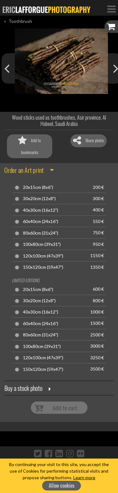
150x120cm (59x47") (43, 267)
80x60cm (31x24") (40, 233)
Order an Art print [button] (24, 170)
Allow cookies (62, 485)
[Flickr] (80, 453)
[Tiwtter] (38, 453)
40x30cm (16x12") (40, 210)
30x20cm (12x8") (39, 198)
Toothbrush (20, 21)
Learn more (84, 477)
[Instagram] (70, 453)
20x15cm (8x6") (38, 187)
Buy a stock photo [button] (23, 388)
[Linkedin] (59, 453)
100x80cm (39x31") (42, 244)
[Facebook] (48, 453)
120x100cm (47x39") (43, 255)
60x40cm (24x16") (40, 221)
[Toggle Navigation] (111, 8)
